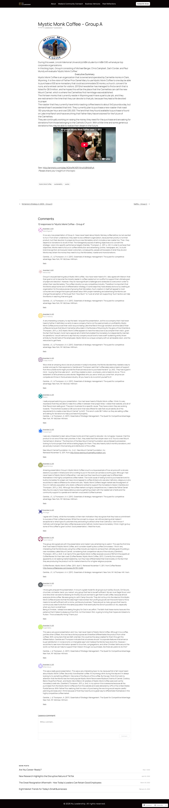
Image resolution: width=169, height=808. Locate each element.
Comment (124, 736)
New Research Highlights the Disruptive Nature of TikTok (46, 776)
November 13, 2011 (48, 625)
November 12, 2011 (48, 314)
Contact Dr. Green (143, 4)
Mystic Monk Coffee (45, 184)
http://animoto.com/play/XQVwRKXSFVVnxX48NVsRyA (68, 167)
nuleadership (49, 28)
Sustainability (58, 28)
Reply (44, 263)
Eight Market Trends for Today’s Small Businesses (43, 789)
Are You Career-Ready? (30, 770)
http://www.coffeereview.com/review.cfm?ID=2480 (63, 568)
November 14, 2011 (48, 664)
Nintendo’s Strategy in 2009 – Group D (37, 204)
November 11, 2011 (48, 229)
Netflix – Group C (140, 204)
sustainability (58, 184)
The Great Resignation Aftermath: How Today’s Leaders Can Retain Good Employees (60, 782)
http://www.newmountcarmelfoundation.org (88, 452)
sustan (67, 184)
